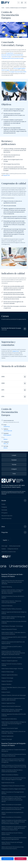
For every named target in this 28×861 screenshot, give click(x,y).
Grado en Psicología (7, 739)
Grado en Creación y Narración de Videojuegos (14, 695)
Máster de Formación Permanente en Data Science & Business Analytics (13, 847)
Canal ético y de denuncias (9, 551)
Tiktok (14, 473)
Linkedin (14, 455)
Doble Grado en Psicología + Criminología (12, 626)
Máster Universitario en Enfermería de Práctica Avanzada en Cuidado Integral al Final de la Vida (14, 766)
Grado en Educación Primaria (9, 629)
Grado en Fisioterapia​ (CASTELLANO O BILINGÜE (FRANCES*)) (14, 637)
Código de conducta (13, 549)
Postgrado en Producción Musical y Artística (13, 785)
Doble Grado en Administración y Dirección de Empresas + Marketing (13, 732)
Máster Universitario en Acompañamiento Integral (12, 813)
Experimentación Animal (8, 782)
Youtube (14, 464)
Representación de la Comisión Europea (13, 58)
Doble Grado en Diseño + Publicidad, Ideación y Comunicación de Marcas (14, 633)
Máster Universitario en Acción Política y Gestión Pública (12, 833)
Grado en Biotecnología (8, 671)
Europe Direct (9, 53)
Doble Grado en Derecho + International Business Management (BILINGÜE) (12, 710)
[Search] (18, 2)
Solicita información (7, 858)
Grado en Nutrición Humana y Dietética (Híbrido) (12, 664)
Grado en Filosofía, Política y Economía (12, 609)
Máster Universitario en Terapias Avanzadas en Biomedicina (14, 750)
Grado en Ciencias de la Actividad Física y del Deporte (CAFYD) (13, 642)
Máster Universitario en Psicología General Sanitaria (13, 792)
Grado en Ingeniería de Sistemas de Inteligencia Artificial (14, 612)
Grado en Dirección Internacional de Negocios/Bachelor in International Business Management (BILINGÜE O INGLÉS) (13, 652)
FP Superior (5, 513)
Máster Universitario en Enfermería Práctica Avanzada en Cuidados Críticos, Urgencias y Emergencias (13, 760)
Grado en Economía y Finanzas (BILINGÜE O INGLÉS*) (13, 597)
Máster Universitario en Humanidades (11, 804)
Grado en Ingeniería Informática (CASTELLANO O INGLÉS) (14, 714)
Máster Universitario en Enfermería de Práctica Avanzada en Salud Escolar (14, 755)
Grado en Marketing (7, 587)
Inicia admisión (20, 858)
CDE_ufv (6, 443)
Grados (3, 504)
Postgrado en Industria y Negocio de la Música (13, 789)
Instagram (14, 469)
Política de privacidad (14, 546)
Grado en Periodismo (7, 681)
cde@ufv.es (15, 351)
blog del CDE (6, 175)
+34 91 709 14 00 (8, 431)
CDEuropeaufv (7, 435)
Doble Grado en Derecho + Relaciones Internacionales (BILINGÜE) (11, 601)
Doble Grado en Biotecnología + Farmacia (12, 668)
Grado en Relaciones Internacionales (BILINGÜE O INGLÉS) (14, 622)
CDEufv (5, 439)
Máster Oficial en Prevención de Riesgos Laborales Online (12, 843)
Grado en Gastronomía (7, 736)
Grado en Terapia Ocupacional (9, 660)
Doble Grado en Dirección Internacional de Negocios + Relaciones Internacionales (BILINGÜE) (13, 582)
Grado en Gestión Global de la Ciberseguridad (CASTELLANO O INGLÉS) (13, 617)
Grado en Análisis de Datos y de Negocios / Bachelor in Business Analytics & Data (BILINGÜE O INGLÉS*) (12, 591)
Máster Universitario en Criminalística (11, 817)
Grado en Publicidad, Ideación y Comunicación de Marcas (14, 688)
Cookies (4, 549)
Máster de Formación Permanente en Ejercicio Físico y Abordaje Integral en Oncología (14, 778)
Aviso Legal (4, 546)
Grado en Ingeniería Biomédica (10, 675)
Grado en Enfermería (7, 605)
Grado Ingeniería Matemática (9, 719)
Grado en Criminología (7, 678)
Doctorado (4, 510)
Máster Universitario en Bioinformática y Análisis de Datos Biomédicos (12, 770)
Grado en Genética (6, 684)
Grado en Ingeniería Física (8, 703)
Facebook (14, 460)
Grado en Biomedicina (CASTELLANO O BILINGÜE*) (12, 647)
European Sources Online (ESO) (17, 72)
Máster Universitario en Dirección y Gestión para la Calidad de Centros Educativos (13, 808)
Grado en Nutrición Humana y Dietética (12, 657)
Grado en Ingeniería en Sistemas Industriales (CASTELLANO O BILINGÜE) (13, 699)
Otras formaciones (6, 518)
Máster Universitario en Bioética (10, 774)
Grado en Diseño (6, 692)
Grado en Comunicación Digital (10, 728)
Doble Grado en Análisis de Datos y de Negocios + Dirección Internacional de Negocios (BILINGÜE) (14, 723)
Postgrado (4, 507)
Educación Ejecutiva (7, 515)
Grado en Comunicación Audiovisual (11, 706)
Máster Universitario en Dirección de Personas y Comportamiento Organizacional (14, 838)
